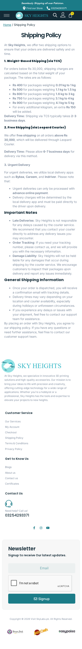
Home (7, 24)
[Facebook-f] (34, 528)
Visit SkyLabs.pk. (40, 618)
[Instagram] (41, 528)
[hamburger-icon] (6, 15)
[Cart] (70, 15)
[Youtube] (48, 528)
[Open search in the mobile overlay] (55, 15)
